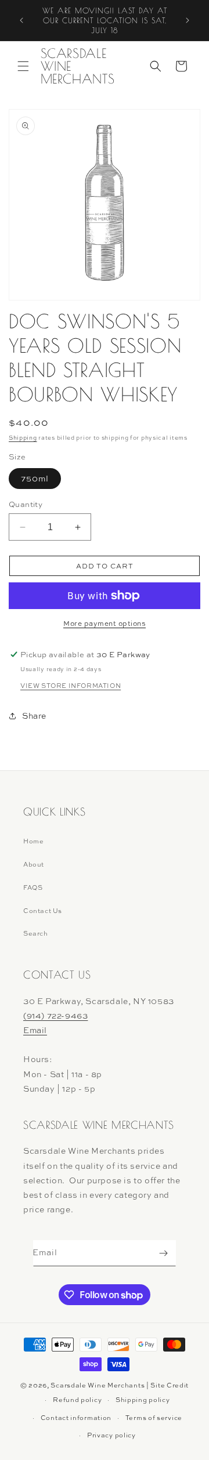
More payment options (104, 623)
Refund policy (77, 1400)
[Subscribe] (163, 1253)
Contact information (76, 1418)
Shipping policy (143, 1400)
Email (35, 1029)
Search (35, 933)
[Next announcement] (187, 20)
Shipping (23, 437)
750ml (35, 478)
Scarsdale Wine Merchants (98, 1385)
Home (33, 841)
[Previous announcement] (21, 20)
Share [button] (34, 715)
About (33, 864)
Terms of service (153, 1418)
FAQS (32, 887)
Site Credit (169, 1385)
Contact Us (42, 911)
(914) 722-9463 (55, 1015)
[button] (23, 66)
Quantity (25, 504)
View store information (70, 686)
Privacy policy (111, 1435)
